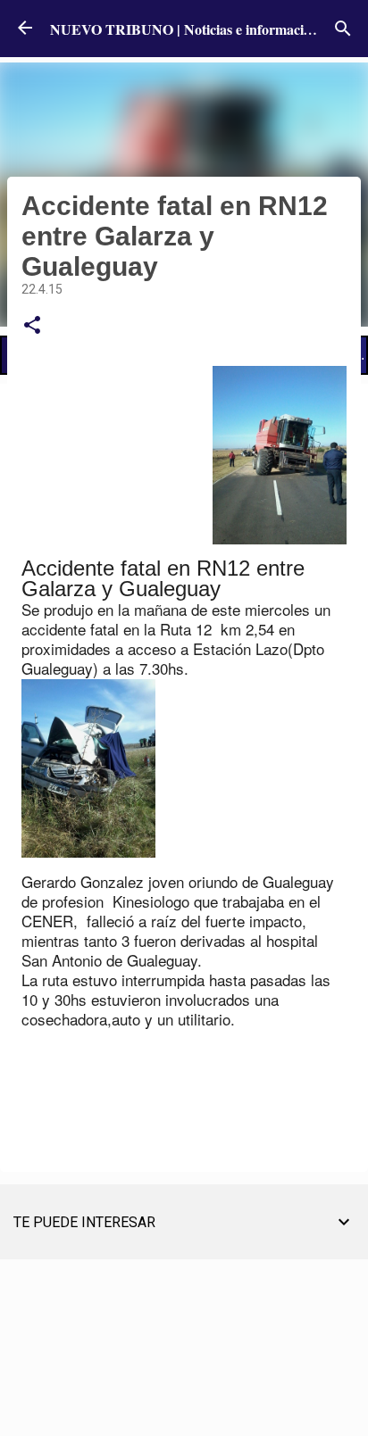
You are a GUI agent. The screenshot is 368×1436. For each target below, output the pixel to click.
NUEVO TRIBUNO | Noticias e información (184, 29)
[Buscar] (343, 28)
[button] (32, 325)
